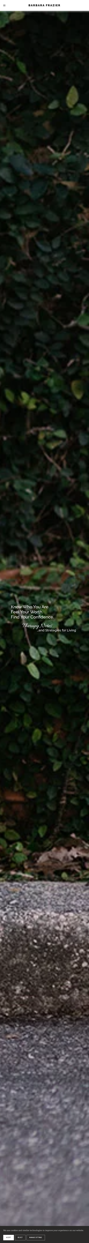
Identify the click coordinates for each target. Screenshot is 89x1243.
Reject (20, 1237)
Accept (8, 1237)
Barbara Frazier (44, 5)
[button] (4, 5)
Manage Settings (35, 1237)
